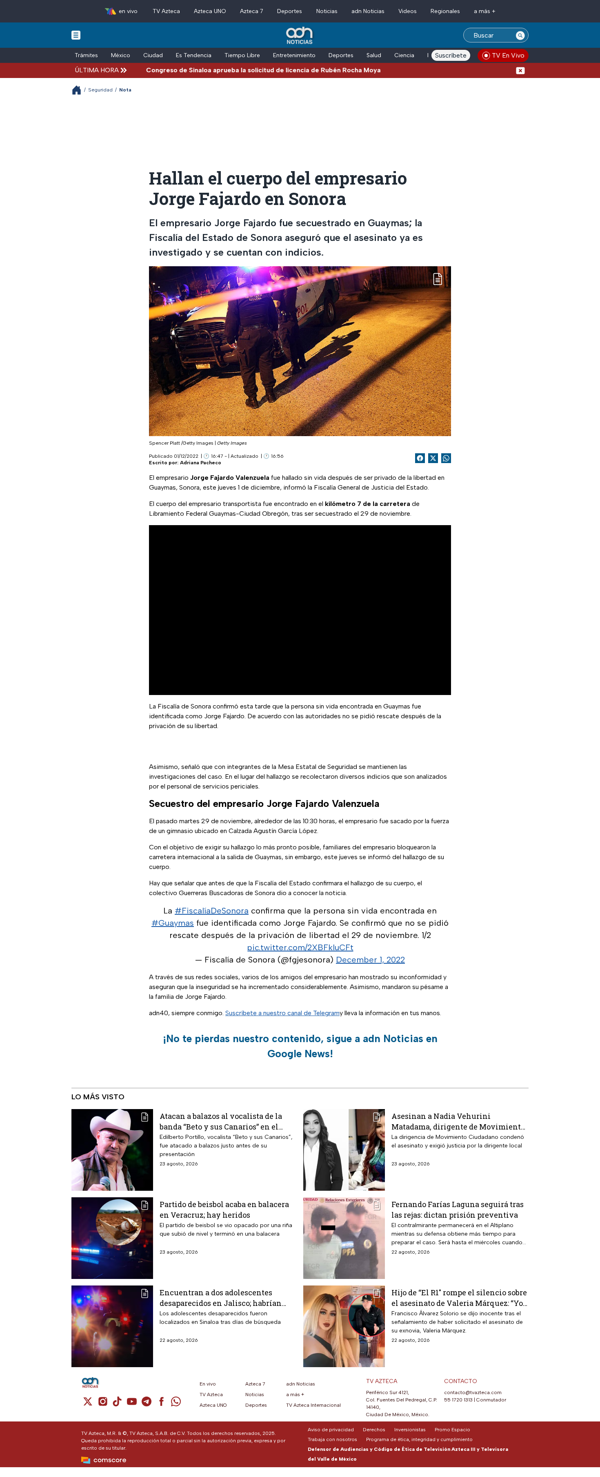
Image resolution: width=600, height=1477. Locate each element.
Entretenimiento (294, 55)
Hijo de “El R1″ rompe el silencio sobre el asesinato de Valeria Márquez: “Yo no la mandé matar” (459, 1298)
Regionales (445, 11)
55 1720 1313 (458, 1400)
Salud (374, 55)
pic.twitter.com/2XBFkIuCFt (300, 947)
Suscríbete (451, 55)
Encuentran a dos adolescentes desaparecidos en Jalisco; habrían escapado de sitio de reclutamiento (222, 1298)
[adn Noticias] (300, 36)
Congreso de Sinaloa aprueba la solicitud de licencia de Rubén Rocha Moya (230, 70)
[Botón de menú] (75, 35)
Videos (407, 11)
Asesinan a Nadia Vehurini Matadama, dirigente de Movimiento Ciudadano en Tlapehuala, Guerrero (458, 1121)
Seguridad (100, 90)
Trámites (86, 55)
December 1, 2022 (370, 960)
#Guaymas (172, 923)
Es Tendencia (193, 55)
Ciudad (153, 55)
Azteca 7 (251, 11)
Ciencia (404, 55)
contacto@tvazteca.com (473, 1392)
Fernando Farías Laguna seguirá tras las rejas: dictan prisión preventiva (457, 1209)
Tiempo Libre (242, 55)
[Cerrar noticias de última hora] (520, 70)
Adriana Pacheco (200, 463)
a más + (485, 11)
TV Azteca (166, 11)
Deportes (289, 11)
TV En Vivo (508, 55)
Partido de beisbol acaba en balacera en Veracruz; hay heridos (224, 1209)
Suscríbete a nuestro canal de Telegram (282, 1013)
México (120, 55)
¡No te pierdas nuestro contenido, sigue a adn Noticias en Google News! (300, 1046)
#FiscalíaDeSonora (212, 911)
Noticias (327, 11)
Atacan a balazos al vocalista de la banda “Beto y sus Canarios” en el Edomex (221, 1121)
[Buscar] (520, 35)
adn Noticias (367, 11)
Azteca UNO (210, 11)
